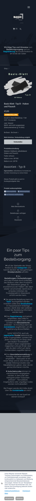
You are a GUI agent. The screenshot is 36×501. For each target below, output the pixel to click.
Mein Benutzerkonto (18, 206)
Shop (6, 68)
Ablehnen (19, 498)
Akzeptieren (9, 498)
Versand (10, 123)
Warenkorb (18, 220)
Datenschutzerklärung (12, 491)
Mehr (6, 493)
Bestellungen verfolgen (18, 213)
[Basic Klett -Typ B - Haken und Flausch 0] (18, 86)
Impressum (26, 491)
